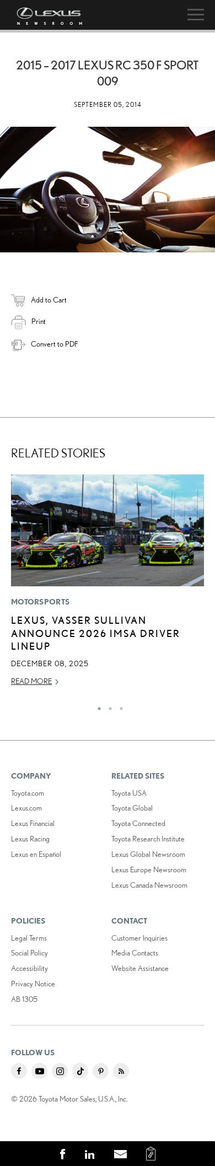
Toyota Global (132, 807)
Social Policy (29, 952)
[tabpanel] (107, 585)
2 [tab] (107, 706)
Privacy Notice (33, 983)
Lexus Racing (30, 838)
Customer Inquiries (139, 937)
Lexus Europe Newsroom (148, 869)
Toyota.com (27, 793)
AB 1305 (24, 999)
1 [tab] (96, 706)
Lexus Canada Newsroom (149, 885)
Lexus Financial (33, 823)
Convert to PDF (54, 343)
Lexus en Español (36, 854)
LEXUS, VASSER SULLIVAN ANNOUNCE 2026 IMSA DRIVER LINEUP (95, 632)
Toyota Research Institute (148, 838)
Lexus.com (26, 807)
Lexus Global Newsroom (148, 854)
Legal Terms (29, 937)
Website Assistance (140, 968)
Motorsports (40, 601)
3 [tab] (118, 706)
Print (38, 321)
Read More (31, 681)
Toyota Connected (138, 823)
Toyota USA (129, 793)
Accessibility (29, 968)
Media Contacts (134, 952)
